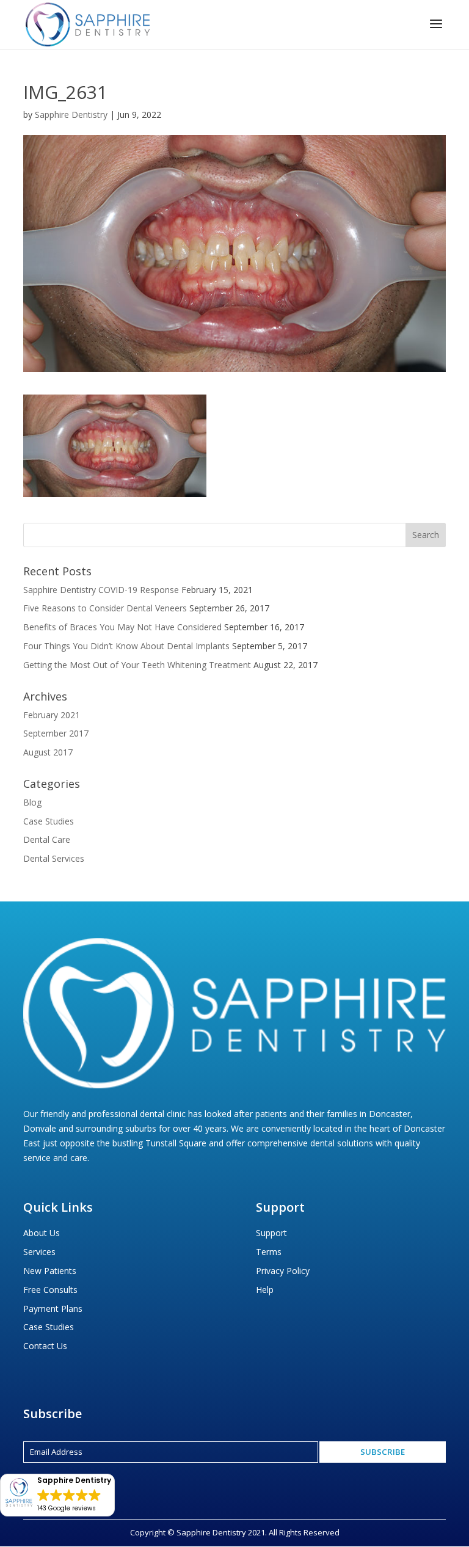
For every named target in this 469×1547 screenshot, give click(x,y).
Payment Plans (52, 1308)
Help (265, 1289)
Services (39, 1252)
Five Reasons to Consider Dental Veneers (105, 608)
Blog (32, 802)
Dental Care (46, 839)
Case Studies (48, 821)
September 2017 (56, 733)
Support (271, 1233)
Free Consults (50, 1289)
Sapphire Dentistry (71, 114)
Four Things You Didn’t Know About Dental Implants (126, 646)
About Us (41, 1233)
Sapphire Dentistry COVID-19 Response (101, 589)
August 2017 (48, 752)
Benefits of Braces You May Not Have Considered (122, 627)
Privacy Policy (283, 1270)
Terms (269, 1252)
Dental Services (53, 858)
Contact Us (45, 1346)
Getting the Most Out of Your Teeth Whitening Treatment (137, 665)
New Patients (49, 1270)
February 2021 (51, 715)
